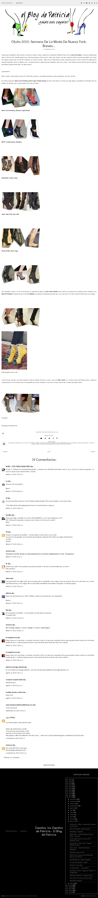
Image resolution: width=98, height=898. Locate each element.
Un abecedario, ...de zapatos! (79, 868)
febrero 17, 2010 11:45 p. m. (14, 660)
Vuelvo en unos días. (76, 865)
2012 (70, 793)
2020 (70, 780)
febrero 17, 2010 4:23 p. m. (14, 544)
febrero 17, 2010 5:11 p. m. (14, 557)
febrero (72, 821)
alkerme (8, 593)
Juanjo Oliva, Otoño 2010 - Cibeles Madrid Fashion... (81, 844)
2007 (70, 888)
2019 (70, 781)
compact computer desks (14, 680)
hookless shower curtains (14, 692)
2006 (70, 890)
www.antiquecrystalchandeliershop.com (19, 705)
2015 (70, 788)
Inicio (49, 451)
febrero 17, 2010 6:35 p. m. (14, 571)
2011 (70, 795)
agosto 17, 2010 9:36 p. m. (14, 698)
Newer (6, 451)
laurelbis (8, 515)
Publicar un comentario (12, 757)
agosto (72, 808)
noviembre (73, 801)
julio (71, 810)
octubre (72, 803)
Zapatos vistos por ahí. (77, 852)
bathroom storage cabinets (15, 667)
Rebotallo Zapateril (76, 881)
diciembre (73, 799)
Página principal (7, 3)
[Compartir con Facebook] (53, 438)
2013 (70, 792)
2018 (70, 783)
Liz (7, 481)
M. (7, 564)
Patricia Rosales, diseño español (80, 829)
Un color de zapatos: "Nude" (79, 862)
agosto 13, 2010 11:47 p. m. (14, 673)
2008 (70, 887)
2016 (70, 787)
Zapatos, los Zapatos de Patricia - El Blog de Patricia (49, 831)
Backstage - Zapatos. (76, 831)
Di (6, 498)
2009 (70, 885)
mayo (72, 814)
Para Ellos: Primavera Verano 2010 (81, 878)
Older (92, 451)
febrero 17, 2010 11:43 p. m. (14, 645)
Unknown (9, 745)
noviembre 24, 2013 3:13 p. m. (15, 738)
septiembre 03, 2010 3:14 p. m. (16, 711)
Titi (7, 532)
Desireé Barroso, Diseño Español (80, 859)
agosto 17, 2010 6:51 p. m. (14, 685)
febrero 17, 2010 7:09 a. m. (14, 474)
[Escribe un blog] (45, 438)
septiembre (74, 806)
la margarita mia (11, 637)
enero (72, 883)
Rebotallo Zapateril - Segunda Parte (81, 875)
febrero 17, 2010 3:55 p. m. (14, 525)
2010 (70, 797)
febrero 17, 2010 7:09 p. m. (14, 586)
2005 (70, 892)
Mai (7, 610)
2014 (70, 790)
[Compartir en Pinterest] (57, 438)
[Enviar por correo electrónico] (41, 438)
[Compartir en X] (49, 438)
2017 (70, 785)
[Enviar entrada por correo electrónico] (49, 433)
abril (71, 817)
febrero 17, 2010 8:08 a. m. (14, 491)
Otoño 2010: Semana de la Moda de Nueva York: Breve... (81, 856)
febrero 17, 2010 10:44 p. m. (15, 631)
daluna (8, 578)
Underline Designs (91, 896)
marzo (72, 819)
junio (71, 812)
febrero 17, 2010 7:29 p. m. (14, 603)
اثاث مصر (9, 717)
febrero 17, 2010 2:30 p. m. (14, 508)
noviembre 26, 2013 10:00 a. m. (16, 753)
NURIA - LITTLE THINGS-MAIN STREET (18, 466)
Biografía (19, 3)
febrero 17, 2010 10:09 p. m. (15, 618)
